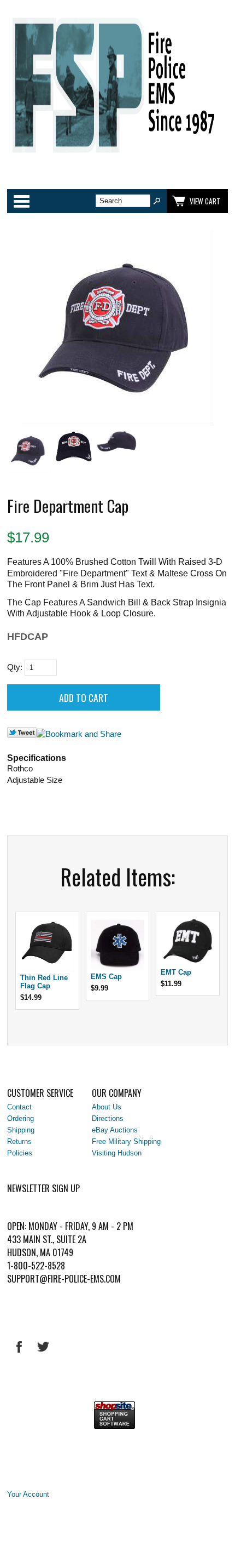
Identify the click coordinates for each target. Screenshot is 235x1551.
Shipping (20, 1130)
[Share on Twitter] (22, 735)
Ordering (20, 1118)
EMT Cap (176, 972)
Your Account (28, 1494)
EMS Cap (106, 976)
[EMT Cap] (188, 964)
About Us (106, 1107)
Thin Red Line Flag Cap (44, 982)
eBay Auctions (115, 1130)
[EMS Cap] (118, 968)
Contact (19, 1107)
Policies (19, 1153)
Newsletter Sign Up (43, 1188)
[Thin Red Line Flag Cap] (47, 969)
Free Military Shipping (126, 1141)
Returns (19, 1141)
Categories (21, 201)
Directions (108, 1118)
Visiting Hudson (117, 1153)
